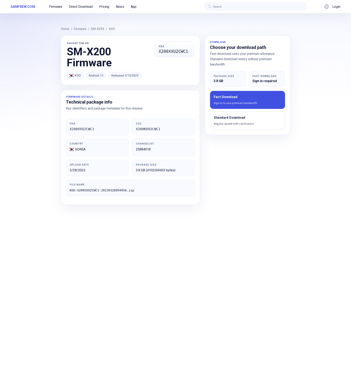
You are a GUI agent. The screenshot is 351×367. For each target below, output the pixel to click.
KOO (112, 29)
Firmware (55, 7)
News (120, 7)
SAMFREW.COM (23, 7)
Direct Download (81, 7)
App (133, 7)
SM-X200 (97, 29)
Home (65, 29)
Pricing (104, 7)
